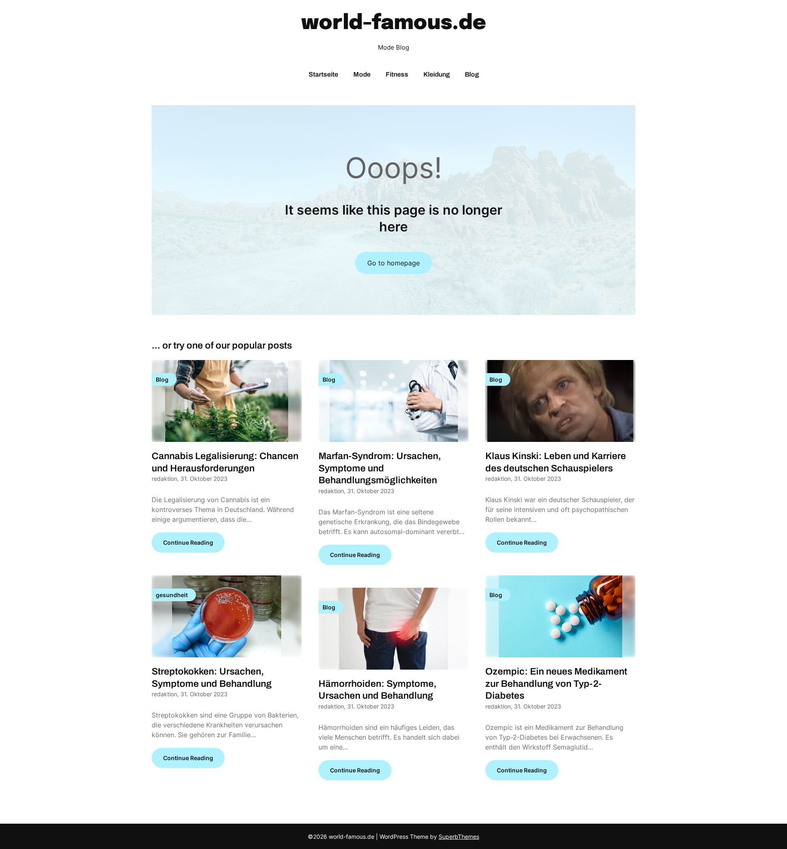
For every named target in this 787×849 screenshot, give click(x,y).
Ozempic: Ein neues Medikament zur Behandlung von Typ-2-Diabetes (556, 683)
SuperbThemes (459, 836)
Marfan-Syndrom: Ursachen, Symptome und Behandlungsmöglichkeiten (379, 468)
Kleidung (436, 74)
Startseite (323, 74)
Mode (362, 74)
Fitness (397, 74)
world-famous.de (393, 23)
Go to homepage (393, 263)
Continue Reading (188, 542)
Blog (472, 74)
